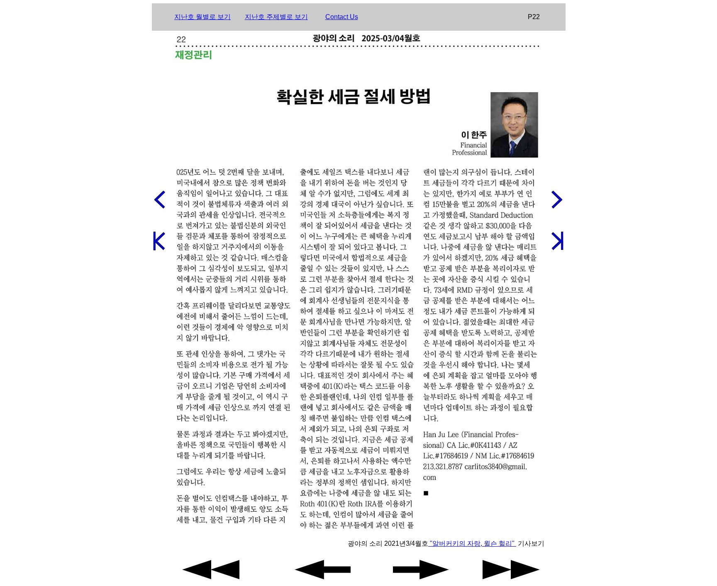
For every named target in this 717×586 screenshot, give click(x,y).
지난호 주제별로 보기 (276, 16)
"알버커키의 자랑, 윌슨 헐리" (472, 543)
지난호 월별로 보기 (202, 16)
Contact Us (341, 16)
